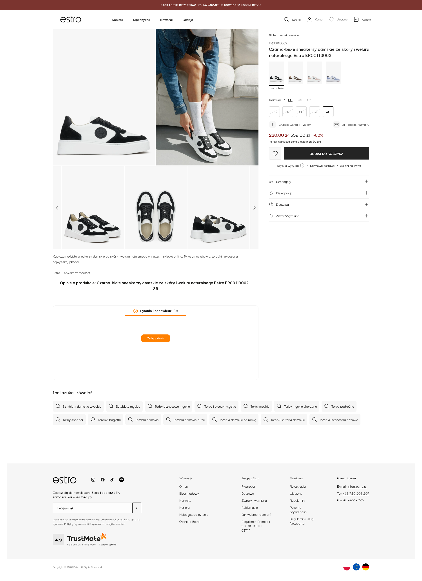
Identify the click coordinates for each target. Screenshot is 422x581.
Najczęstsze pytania (193, 514)
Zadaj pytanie (155, 338)
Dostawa (282, 204)
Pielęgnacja (284, 192)
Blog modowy (189, 493)
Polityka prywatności (298, 509)
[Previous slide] (57, 207)
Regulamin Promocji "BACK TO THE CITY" (256, 526)
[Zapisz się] (136, 508)
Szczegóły (283, 181)
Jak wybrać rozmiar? (256, 514)
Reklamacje (250, 507)
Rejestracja (298, 486)
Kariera (184, 507)
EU (290, 99)
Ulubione (296, 493)
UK (309, 99)
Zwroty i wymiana (254, 500)
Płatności (248, 486)
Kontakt (185, 500)
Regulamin (297, 500)
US (300, 99)
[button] (135, 311)
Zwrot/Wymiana (287, 215)
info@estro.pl (357, 486)
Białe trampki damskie (284, 35)
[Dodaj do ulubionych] (275, 153)
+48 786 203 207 (356, 493)
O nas (183, 486)
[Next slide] (254, 207)
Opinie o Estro (189, 521)
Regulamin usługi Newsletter (302, 521)
